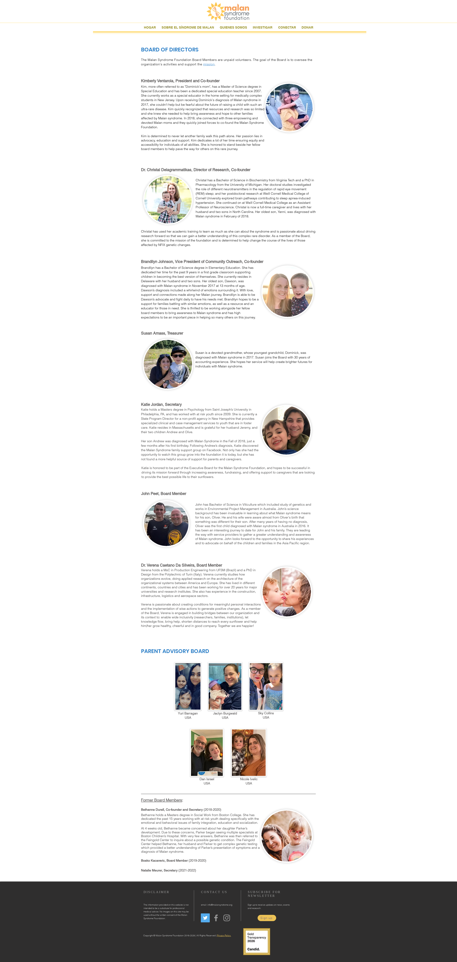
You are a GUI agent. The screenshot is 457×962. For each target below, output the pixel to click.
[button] (233, 27)
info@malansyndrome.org (219, 904)
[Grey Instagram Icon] (226, 917)
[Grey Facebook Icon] (216, 917)
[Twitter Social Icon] (205, 917)
